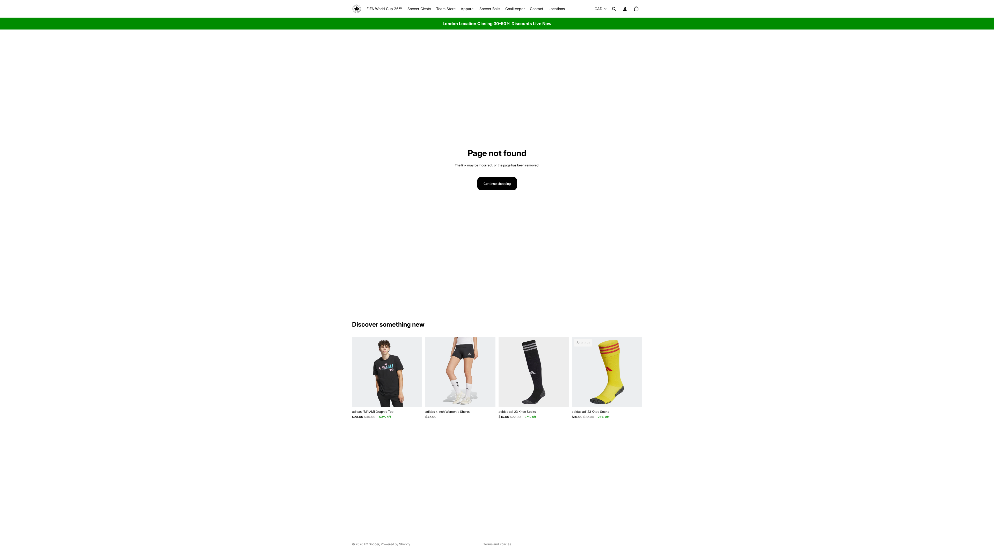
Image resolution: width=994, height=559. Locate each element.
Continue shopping (497, 184)
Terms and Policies (497, 544)
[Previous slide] (360, 372)
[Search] (614, 8)
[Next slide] (414, 372)
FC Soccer (371, 544)
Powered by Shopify (395, 544)
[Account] (625, 8)
